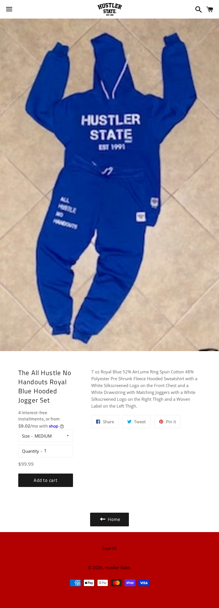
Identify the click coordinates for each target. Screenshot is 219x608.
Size (26, 436)
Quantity (30, 451)
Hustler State (117, 567)
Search (109, 548)
